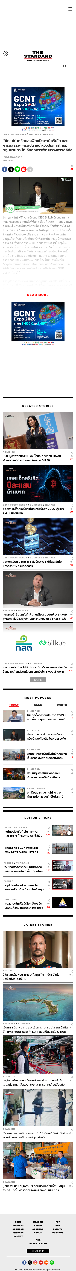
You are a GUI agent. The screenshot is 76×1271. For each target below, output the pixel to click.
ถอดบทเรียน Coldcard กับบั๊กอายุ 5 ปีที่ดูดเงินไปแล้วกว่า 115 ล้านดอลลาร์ (32, 564)
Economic (11, 827)
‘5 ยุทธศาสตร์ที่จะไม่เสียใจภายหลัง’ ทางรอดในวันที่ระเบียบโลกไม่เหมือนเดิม (23, 869)
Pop (57, 1222)
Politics (9, 452)
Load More (38, 1198)
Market (48, 134)
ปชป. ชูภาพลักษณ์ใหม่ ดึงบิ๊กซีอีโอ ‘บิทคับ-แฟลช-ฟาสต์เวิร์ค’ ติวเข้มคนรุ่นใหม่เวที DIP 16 (32, 458)
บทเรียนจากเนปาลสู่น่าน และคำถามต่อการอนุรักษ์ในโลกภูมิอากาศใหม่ (45, 794)
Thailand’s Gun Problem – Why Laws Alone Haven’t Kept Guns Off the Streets (22, 850)
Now (57, 1226)
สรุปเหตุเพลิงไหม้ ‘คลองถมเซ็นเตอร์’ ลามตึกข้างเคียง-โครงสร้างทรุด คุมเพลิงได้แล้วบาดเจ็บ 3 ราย (45, 775)
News (18, 1222)
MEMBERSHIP (38, 1251)
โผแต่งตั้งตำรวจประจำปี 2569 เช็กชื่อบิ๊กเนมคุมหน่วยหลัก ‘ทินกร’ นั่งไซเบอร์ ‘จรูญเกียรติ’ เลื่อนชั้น (47, 717)
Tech (24, 827)
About (38, 1233)
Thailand (33, 711)
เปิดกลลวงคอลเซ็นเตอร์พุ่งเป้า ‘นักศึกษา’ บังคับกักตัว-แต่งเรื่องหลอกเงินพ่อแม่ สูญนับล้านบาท (35, 1135)
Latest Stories (38, 924)
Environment (36, 788)
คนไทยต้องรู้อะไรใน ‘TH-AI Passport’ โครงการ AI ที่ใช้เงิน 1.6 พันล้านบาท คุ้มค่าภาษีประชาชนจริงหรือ (23, 834)
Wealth (38, 1222)
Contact (57, 1233)
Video (38, 1226)
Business (34, 134)
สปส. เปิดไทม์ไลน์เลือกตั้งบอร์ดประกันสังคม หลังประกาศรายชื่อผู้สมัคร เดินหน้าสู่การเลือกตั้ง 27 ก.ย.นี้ (24, 905)
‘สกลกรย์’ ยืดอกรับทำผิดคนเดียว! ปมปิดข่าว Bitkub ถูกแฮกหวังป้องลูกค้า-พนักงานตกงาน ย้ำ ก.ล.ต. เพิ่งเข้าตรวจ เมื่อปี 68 (35, 616)
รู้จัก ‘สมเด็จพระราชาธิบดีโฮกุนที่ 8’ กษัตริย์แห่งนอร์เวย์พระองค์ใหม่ (31, 977)
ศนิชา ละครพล (14, 157)
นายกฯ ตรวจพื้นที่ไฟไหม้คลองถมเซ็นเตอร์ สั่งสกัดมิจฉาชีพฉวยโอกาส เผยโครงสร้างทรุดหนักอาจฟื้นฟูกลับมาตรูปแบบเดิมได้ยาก (47, 756)
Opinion (18, 1229)
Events (58, 1229)
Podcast (18, 1226)
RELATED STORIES (38, 406)
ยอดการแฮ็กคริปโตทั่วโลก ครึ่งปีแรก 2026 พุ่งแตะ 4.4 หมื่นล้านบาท (33, 511)
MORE (38, 679)
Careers (37, 1229)
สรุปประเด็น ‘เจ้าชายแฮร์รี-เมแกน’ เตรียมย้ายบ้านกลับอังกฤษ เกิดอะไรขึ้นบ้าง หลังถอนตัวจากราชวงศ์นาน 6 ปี (23, 887)
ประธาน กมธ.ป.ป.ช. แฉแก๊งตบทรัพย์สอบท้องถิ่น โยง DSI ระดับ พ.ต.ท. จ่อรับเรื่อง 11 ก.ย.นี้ (46, 736)
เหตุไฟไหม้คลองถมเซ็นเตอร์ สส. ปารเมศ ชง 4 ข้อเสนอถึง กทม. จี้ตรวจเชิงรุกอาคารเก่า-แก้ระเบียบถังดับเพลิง (34, 1082)
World (8, 863)
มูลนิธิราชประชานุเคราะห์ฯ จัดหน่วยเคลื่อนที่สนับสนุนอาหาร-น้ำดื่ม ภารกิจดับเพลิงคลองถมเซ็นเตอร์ (34, 1188)
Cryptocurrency (14, 134)
